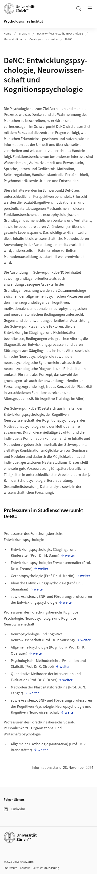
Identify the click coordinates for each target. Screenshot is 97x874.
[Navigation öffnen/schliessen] (90, 8)
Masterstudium (13, 39)
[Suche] (78, 8)
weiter (70, 555)
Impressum (10, 868)
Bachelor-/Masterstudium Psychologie (60, 34)
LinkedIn (18, 809)
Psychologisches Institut (23, 21)
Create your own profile (43, 39)
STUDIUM (24, 34)
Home (7, 34)
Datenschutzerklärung (45, 868)
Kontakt (25, 868)
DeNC (68, 39)
